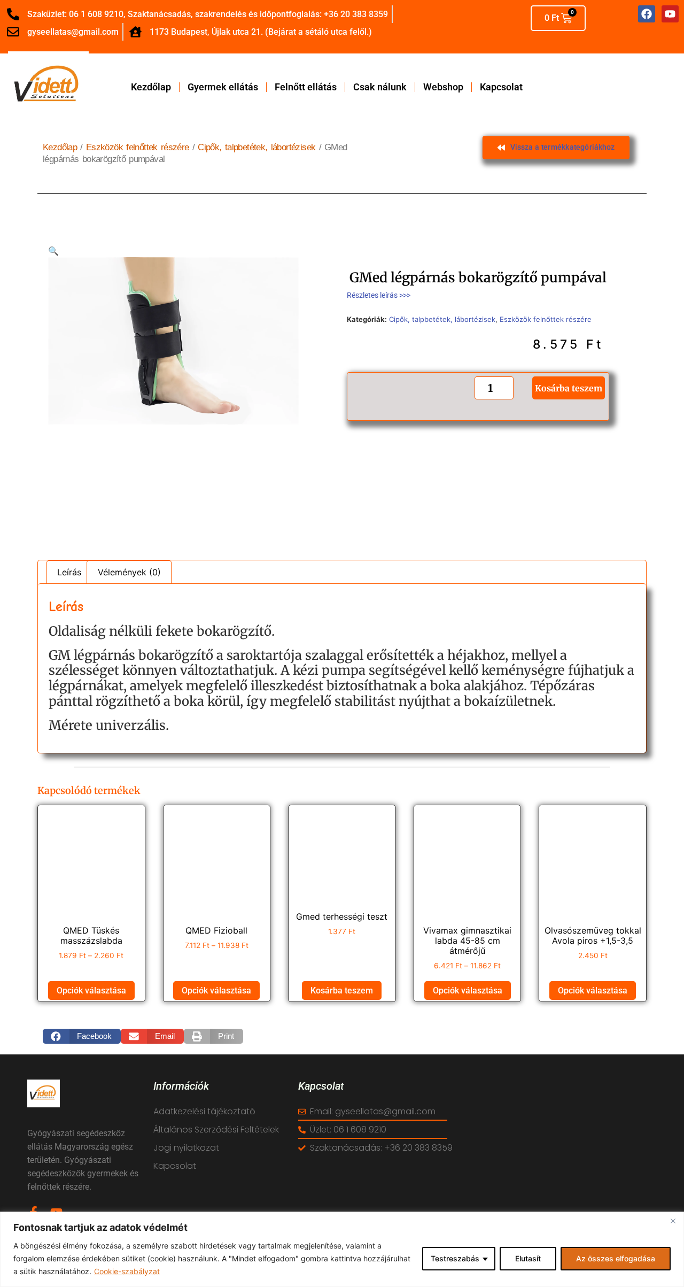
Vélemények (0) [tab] (129, 572)
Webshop (443, 87)
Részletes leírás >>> (378, 295)
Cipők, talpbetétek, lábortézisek (256, 147)
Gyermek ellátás (223, 87)
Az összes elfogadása (615, 1258)
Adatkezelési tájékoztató (204, 1111)
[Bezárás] (672, 1220)
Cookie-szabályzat (127, 1271)
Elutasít (528, 1258)
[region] (342, 1249)
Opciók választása (91, 990)
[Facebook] (646, 13)
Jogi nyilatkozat (186, 1148)
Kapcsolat (501, 87)
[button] (53, 250)
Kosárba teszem (568, 387)
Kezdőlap (151, 87)
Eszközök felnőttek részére (137, 147)
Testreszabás (455, 1258)
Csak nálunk (380, 87)
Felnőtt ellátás (306, 87)
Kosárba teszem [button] (341, 990)
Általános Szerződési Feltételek (216, 1129)
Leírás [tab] (69, 572)
